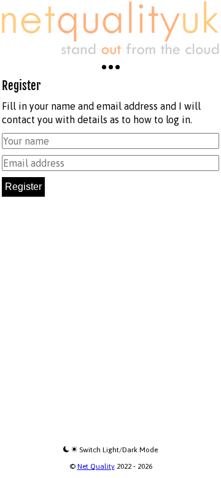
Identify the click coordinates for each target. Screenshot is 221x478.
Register (23, 186)
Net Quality (96, 466)
